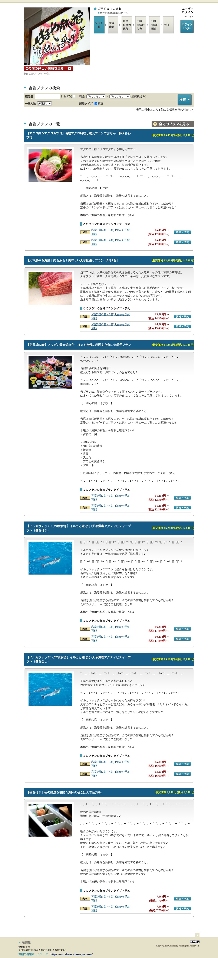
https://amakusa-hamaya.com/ (71, 954)
